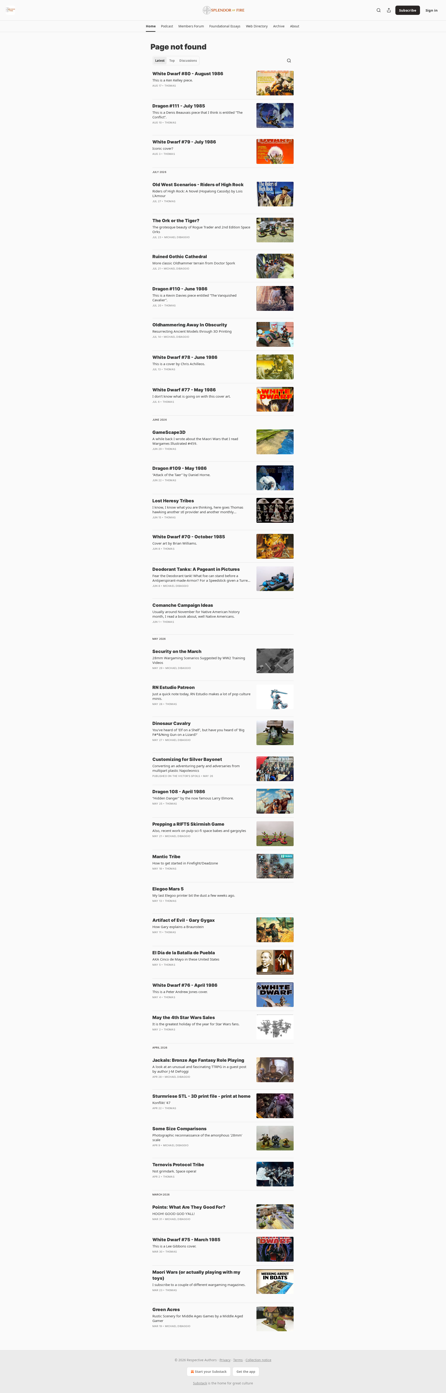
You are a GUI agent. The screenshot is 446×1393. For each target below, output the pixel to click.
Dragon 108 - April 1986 (178, 791)
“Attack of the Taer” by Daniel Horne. (181, 474)
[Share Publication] (389, 10)
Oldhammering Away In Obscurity (189, 325)
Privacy (225, 1360)
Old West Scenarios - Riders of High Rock (198, 184)
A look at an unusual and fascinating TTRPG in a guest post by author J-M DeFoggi (199, 1069)
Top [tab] (172, 60)
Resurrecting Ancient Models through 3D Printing (192, 331)
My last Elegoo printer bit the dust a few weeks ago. (193, 895)
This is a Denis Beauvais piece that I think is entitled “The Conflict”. (197, 114)
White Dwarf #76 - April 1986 (184, 985)
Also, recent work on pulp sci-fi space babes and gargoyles (199, 830)
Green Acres (166, 1309)
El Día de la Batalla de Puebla (183, 952)
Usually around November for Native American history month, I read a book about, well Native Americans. (196, 614)
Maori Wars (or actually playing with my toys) (196, 1275)
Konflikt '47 (161, 1102)
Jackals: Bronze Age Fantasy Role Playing (198, 1060)
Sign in (432, 10)
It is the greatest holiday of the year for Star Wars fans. (195, 1024)
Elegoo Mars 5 (168, 889)
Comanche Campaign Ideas (182, 605)
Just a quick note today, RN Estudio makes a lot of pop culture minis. (201, 696)
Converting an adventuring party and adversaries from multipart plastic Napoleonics (196, 768)
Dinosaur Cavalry (171, 723)
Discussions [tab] (188, 60)
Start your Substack (211, 1371)
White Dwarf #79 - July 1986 (184, 142)
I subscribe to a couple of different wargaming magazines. (199, 1284)
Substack (200, 1383)
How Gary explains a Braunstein (178, 926)
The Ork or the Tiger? (175, 220)
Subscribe (407, 10)
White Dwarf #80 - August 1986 (187, 73)
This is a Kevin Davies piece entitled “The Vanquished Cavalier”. (194, 297)
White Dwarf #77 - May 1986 (184, 390)
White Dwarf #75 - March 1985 (186, 1239)
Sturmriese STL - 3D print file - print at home (201, 1096)
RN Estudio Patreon (173, 687)
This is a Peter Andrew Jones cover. (180, 991)
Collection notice (258, 1360)
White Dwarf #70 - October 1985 (188, 536)
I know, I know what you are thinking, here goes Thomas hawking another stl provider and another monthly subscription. (197, 509)
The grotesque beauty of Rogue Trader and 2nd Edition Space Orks (201, 229)
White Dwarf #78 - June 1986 (184, 357)
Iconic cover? (162, 148)
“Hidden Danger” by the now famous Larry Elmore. (193, 798)
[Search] (378, 10)
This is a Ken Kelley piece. (172, 80)
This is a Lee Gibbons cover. (174, 1246)
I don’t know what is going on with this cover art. (191, 396)
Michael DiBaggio (177, 237)
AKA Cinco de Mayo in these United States (185, 959)
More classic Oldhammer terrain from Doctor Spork (193, 263)
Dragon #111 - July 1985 (178, 106)
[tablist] (176, 60)
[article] (223, 83)
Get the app (245, 1371)
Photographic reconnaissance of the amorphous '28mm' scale (197, 1137)
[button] (150, 26)
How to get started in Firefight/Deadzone (185, 863)
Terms (238, 1360)
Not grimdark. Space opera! (174, 1171)
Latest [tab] (160, 60)
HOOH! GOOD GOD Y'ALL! (173, 1213)
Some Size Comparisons (179, 1128)
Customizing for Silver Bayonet (187, 759)
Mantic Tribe (166, 856)
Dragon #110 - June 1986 (179, 289)
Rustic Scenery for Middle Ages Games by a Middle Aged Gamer (197, 1318)
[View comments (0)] (188, 91)
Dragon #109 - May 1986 (179, 468)
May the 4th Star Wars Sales (183, 1017)
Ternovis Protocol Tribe (178, 1164)
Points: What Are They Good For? (188, 1207)
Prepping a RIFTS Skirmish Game (188, 824)
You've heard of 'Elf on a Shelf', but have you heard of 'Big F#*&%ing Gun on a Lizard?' (198, 732)
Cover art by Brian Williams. (174, 543)
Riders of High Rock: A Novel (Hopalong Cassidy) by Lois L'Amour (197, 193)
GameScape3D (169, 432)
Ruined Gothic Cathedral (179, 256)
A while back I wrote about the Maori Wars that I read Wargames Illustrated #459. (195, 441)
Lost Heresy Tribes (173, 500)
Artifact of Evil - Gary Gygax (183, 920)
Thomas (170, 85)
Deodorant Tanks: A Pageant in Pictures (196, 569)
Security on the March (176, 651)
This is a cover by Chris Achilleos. (178, 363)
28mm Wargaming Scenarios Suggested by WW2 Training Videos (198, 660)
